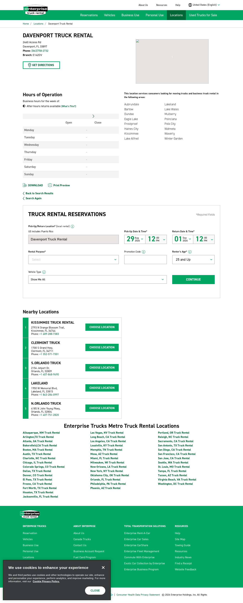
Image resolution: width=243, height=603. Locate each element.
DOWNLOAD (35, 185)
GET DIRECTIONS (43, 65)
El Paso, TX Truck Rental (37, 479)
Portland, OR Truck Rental (173, 432)
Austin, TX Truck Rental (37, 454)
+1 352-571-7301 (49, 354)
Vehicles (109, 15)
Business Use (130, 15)
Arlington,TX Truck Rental (38, 437)
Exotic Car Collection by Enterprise (144, 563)
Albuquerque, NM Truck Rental (41, 432)
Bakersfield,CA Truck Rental (40, 445)
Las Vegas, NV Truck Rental (107, 432)
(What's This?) (68, 106)
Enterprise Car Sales (136, 539)
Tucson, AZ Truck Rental (172, 475)
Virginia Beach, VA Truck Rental (177, 479)
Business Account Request (88, 551)
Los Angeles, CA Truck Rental (108, 441)
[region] (57, 580)
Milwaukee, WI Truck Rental (107, 462)
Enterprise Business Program (141, 569)
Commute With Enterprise (139, 557)
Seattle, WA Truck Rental (173, 462)
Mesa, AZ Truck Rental (104, 454)
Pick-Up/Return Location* (49, 226)
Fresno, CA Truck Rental (37, 484)
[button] (172, 57)
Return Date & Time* (183, 231)
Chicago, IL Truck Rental (37, 462)
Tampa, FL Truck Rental (172, 471)
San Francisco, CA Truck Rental (177, 454)
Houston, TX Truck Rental (38, 492)
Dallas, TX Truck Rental (37, 471)
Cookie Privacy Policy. (46, 581)
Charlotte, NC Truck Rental (39, 458)
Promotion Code (132, 251)
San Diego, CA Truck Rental (174, 450)
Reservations (89, 15)
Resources (161, 5)
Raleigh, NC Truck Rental (173, 437)
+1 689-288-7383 (49, 334)
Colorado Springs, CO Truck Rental (44, 467)
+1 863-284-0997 (49, 394)
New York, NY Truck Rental (106, 471)
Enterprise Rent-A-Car (137, 533)
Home (26, 23)
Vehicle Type (34, 272)
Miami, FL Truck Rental (104, 458)
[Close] (103, 567)
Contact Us (79, 545)
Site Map (180, 539)
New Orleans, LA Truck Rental (108, 467)
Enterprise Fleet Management (141, 551)
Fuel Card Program (84, 557)
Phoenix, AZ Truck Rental (105, 488)
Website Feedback (185, 569)
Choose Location (102, 327)
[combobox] (206, 5)
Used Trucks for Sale (203, 15)
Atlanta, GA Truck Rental (38, 441)
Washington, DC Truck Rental (175, 484)
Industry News (183, 557)
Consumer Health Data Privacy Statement (138, 594)
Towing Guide (183, 545)
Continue (193, 279)
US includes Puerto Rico (40, 231)
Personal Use (155, 15)
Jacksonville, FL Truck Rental (40, 496)
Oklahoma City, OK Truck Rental (109, 475)
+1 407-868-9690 (49, 374)
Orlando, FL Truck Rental (105, 479)
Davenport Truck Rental (60, 23)
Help (177, 5)
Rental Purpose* (37, 251)
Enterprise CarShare (136, 545)
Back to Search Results (39, 193)
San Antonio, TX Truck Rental (175, 445)
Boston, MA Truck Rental (38, 450)
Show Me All (38, 279)
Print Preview (61, 185)
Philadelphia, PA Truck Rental (108, 484)
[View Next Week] (93, 116)
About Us (143, 5)
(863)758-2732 (39, 51)
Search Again (33, 198)
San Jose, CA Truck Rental (174, 458)
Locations (176, 15)
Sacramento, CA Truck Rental (176, 441)
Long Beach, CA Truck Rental (107, 437)
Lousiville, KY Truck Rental (106, 445)
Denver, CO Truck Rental (37, 475)
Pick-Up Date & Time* (135, 231)
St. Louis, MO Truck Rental (174, 467)
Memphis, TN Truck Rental (106, 450)
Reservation (30, 533)
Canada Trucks (82, 539)
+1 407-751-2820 (49, 415)
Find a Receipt (183, 563)
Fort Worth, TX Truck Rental (40, 488)
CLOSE (95, 590)
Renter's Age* (179, 251)
